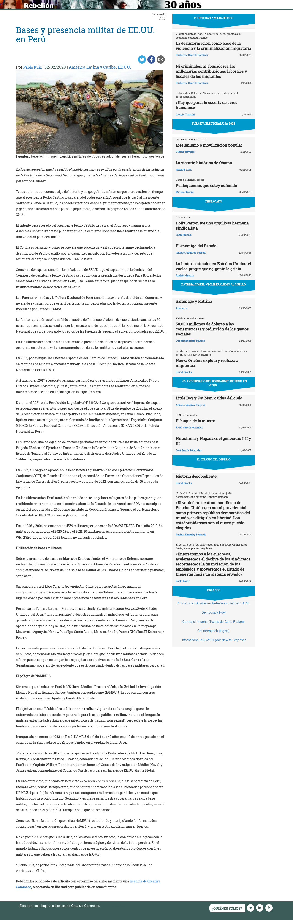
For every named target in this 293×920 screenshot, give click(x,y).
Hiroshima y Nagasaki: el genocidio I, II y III (213, 441)
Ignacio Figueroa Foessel (191, 252)
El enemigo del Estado (196, 245)
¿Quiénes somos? (227, 908)
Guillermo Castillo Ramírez (192, 55)
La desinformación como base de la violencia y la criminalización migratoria (213, 46)
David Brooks (184, 372)
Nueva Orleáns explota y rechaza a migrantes (207, 363)
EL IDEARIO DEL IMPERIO (213, 459)
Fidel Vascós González (189, 427)
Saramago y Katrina (194, 301)
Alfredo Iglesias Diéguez (190, 405)
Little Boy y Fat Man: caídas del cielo (209, 398)
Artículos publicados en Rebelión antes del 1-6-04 (213, 603)
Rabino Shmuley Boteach (191, 534)
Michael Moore (185, 192)
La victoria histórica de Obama (204, 162)
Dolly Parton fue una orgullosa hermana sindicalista (212, 225)
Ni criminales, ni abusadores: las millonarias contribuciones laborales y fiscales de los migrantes (211, 71)
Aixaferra (181, 308)
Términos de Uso (113, 905)
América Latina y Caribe (92, 67)
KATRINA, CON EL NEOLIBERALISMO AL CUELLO (213, 284)
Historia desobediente (196, 476)
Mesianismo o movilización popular (209, 145)
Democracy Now (213, 612)
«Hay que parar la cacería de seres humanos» (206, 105)
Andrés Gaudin (185, 275)
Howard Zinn (184, 169)
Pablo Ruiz (32, 67)
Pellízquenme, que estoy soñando (206, 185)
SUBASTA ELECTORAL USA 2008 (213, 123)
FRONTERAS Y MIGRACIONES (213, 18)
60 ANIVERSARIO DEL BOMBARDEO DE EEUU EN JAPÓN (214, 383)
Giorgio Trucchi (185, 114)
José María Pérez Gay (189, 450)
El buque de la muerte (195, 420)
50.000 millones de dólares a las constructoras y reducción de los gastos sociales (212, 329)
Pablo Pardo (183, 581)
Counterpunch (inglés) (213, 630)
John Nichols (184, 234)
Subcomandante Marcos (190, 340)
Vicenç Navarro (185, 151)
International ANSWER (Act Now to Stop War (213, 639)
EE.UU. (124, 67)
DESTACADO (213, 201)
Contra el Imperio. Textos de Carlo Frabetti (213, 621)
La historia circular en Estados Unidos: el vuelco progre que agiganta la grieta (213, 266)
